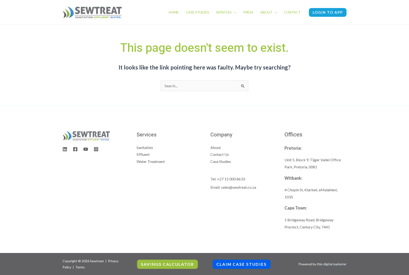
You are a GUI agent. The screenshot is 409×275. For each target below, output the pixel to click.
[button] (234, 12)
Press (248, 12)
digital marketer (335, 264)
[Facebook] (75, 149)
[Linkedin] (64, 149)
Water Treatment (151, 161)
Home (174, 12)
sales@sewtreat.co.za (238, 187)
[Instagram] (96, 149)
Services (224, 12)
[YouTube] (85, 149)
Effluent (143, 154)
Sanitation (145, 147)
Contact (292, 12)
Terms (80, 267)
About (266, 12)
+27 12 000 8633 (231, 179)
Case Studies (197, 12)
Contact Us (219, 154)
